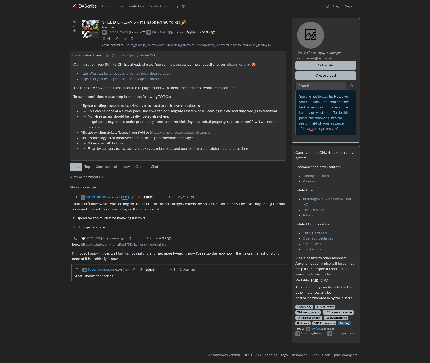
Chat (154, 167)
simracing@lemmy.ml (180, 45)
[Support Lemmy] (183, 6)
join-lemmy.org (345, 355)
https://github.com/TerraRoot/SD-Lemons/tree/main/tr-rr (126, 244)
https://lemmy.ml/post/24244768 (129, 55)
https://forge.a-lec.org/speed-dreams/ (179, 132)
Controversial (106, 167)
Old (138, 167)
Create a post (325, 75)
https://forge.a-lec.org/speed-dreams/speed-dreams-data (125, 79)
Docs (315, 355)
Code (326, 355)
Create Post (136, 6)
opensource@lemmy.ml (213, 45)
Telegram (309, 215)
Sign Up (351, 6)
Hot (76, 167)
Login (337, 6)
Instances (299, 355)
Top (87, 167)
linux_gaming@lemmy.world (145, 45)
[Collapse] (75, 197)
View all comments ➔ (87, 177)
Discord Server (314, 210)
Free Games (312, 249)
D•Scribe (87, 6)
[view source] (132, 39)
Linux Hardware (315, 233)
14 (108, 38)
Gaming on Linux (316, 176)
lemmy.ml (108, 27)
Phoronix (310, 181)
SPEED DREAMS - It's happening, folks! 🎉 (144, 22)
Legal (285, 355)
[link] (116, 39)
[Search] (327, 6)
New (126, 167)
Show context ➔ (83, 187)
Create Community (163, 6)
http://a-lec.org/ (238, 64)
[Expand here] (90, 29)
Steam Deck (312, 244)
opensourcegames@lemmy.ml (251, 45)
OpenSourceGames (318, 238)
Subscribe (326, 65)
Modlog (344, 323)
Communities (112, 6)
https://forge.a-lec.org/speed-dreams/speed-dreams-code (125, 73)
